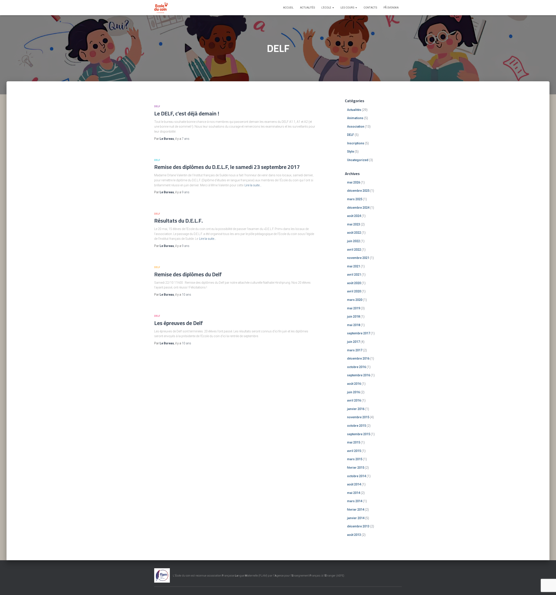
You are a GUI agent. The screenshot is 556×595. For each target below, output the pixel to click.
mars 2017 (354, 350)
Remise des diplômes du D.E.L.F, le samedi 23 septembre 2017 (227, 167)
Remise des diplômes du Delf (188, 274)
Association (355, 126)
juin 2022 (353, 241)
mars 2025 (354, 199)
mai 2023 (353, 224)
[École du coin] (161, 7)
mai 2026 (353, 182)
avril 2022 (354, 249)
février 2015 (355, 467)
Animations (355, 118)
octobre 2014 (356, 476)
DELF (157, 106)
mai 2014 (353, 493)
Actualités (307, 7)
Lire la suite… (253, 185)
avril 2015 (354, 451)
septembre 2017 (358, 333)
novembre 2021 (358, 258)
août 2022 (354, 232)
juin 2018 (353, 316)
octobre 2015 (356, 425)
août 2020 (354, 283)
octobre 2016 (356, 367)
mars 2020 (354, 300)
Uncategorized (357, 160)
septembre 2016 (358, 375)
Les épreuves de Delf (178, 323)
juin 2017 (353, 341)
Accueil (288, 7)
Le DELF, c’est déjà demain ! (186, 113)
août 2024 (354, 216)
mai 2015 (353, 442)
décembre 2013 (358, 526)
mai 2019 (353, 308)
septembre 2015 (358, 434)
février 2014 (355, 509)
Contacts (370, 7)
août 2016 (354, 383)
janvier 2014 (355, 518)
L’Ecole (326, 7)
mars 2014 (354, 501)
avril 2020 (354, 291)
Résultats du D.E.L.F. (178, 220)
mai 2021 (353, 266)
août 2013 (354, 535)
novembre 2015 (358, 417)
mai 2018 (353, 325)
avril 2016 (354, 400)
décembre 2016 (358, 358)
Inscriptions (355, 143)
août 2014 (354, 484)
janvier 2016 (355, 409)
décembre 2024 (358, 207)
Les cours (348, 7)
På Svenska (391, 7)
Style (350, 151)
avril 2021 (354, 274)
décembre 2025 (358, 190)
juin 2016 (353, 392)
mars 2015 (354, 459)
